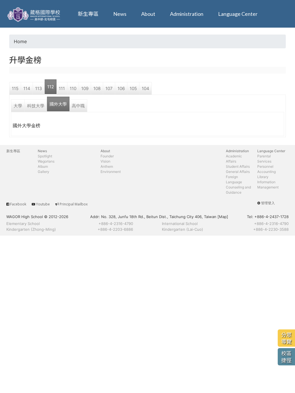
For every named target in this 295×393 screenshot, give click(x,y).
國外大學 (58, 104)
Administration (186, 14)
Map (223, 216)
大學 (18, 105)
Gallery (43, 171)
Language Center (238, 14)
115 (15, 88)
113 (38, 88)
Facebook (18, 204)
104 (145, 88)
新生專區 (88, 14)
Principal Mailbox (74, 204)
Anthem (107, 166)
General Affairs (238, 171)
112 (50, 86)
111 (62, 88)
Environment (111, 171)
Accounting (266, 171)
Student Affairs (238, 166)
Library (262, 177)
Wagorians (46, 161)
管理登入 (268, 203)
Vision (105, 161)
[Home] (34, 14)
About (148, 14)
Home (20, 41)
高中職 (78, 105)
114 (26, 88)
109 (84, 88)
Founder (107, 156)
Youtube (43, 204)
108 (97, 88)
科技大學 (35, 105)
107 (109, 88)
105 (133, 88)
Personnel (265, 166)
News (119, 14)
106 (121, 88)
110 (73, 88)
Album (43, 166)
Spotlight (45, 156)
